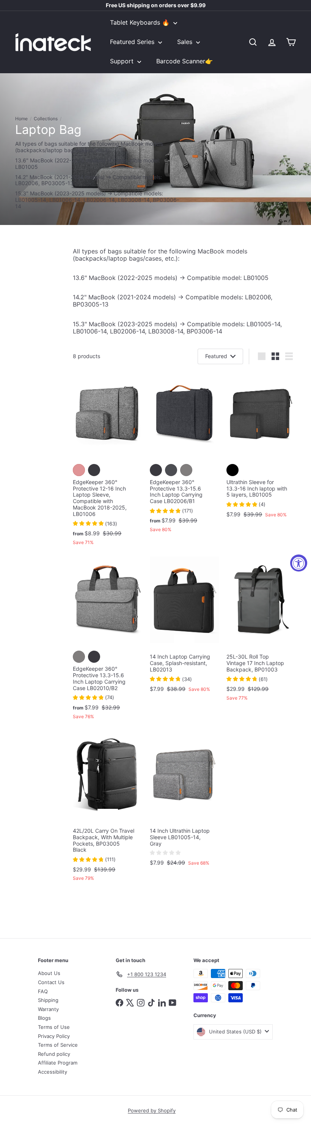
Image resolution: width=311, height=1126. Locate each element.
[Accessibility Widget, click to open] (298, 563)
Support (122, 61)
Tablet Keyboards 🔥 (140, 22)
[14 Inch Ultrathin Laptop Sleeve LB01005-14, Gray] (184, 802)
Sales (185, 42)
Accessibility (52, 1072)
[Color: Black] (232, 470)
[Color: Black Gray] (94, 470)
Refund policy (54, 1054)
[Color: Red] (79, 470)
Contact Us (51, 982)
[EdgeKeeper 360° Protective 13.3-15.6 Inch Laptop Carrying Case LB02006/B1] (184, 455)
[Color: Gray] (186, 470)
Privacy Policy (54, 1036)
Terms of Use (54, 1027)
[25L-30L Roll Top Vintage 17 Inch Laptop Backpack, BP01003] (261, 632)
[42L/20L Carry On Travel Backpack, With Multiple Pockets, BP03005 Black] (107, 810)
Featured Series (133, 42)
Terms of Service (58, 1045)
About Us (49, 973)
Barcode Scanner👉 (184, 61)
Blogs (44, 1018)
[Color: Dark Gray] (171, 470)
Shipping (48, 1000)
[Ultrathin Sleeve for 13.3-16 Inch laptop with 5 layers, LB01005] (261, 447)
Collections (46, 118)
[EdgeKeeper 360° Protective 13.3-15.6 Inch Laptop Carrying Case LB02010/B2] (107, 642)
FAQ (43, 991)
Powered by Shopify (152, 1110)
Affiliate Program (57, 1063)
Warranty (48, 1009)
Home (21, 118)
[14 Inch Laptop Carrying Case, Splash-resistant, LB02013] (184, 628)
